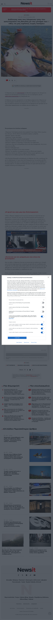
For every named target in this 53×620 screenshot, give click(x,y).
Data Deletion (19, 342)
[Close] (49, 277)
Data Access (26, 342)
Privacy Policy (34, 342)
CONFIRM (17, 337)
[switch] (42, 303)
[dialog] (26, 310)
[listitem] (26, 300)
